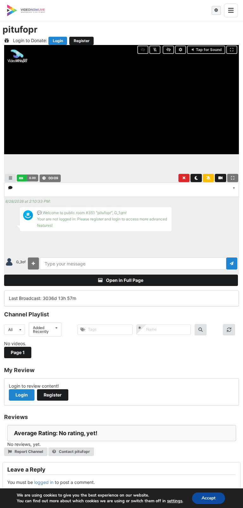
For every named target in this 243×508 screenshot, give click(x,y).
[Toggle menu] (231, 10)
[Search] (201, 329)
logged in (43, 482)
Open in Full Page (124, 280)
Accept (208, 498)
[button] (27, 178)
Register (82, 40)
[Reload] (229, 329)
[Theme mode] (216, 10)
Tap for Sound (209, 49)
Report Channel (28, 451)
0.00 (32, 178)
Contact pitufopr (74, 451)
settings (174, 501)
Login (58, 40)
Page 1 (18, 352)
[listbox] (121, 190)
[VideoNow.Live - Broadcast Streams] (26, 10)
